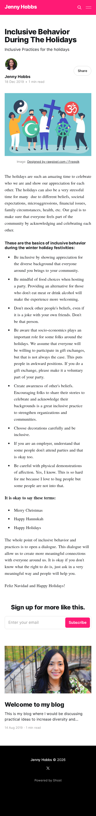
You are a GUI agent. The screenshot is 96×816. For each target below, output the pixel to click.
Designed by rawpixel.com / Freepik (53, 161)
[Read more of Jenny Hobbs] (11, 64)
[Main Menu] (88, 7)
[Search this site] (79, 7)
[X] (48, 768)
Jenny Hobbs (21, 6)
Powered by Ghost (48, 780)
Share (82, 71)
